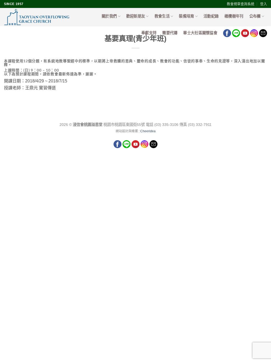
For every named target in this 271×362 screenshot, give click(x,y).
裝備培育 (186, 16)
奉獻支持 (148, 33)
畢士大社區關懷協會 (200, 33)
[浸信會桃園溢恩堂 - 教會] (40, 17)
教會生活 (162, 16)
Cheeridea (148, 131)
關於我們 (109, 16)
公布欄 (255, 16)
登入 (263, 4)
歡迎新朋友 (135, 16)
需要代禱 (169, 33)
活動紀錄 (211, 16)
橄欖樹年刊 (233, 16)
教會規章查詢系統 (240, 4)
